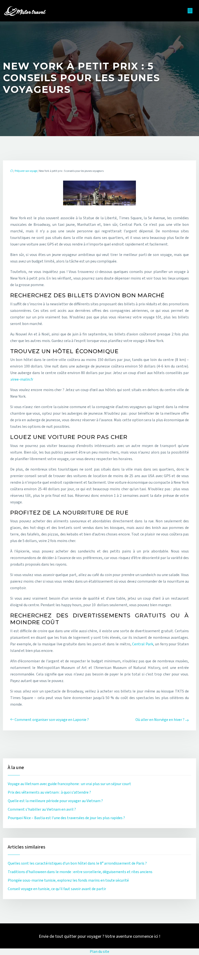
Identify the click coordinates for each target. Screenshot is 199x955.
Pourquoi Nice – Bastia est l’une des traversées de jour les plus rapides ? (66, 818)
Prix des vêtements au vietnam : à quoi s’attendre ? (49, 792)
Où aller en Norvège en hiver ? (159, 719)
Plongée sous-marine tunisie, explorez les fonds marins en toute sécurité (68, 880)
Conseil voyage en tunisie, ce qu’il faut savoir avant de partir (57, 889)
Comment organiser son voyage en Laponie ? (52, 719)
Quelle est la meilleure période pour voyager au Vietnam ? (55, 801)
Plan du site (99, 951)
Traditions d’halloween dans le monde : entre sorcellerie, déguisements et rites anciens (80, 872)
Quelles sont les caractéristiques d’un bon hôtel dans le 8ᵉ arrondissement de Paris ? (77, 863)
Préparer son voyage (26, 171)
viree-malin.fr (22, 379)
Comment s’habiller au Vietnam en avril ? (42, 809)
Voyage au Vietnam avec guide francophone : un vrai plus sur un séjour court (69, 784)
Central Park (142, 644)
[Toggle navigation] (190, 10)
